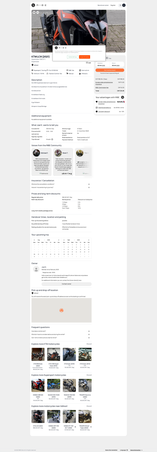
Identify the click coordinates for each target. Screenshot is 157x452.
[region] (79, 53)
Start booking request (110, 70)
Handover (100, 63)
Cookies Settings (72, 57)
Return (114, 63)
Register (113, 5)
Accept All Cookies (84, 57)
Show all (89, 344)
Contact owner (66, 284)
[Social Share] (37, 12)
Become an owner (103, 5)
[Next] (89, 161)
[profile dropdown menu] (122, 5)
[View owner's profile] (36, 269)
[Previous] (33, 161)
